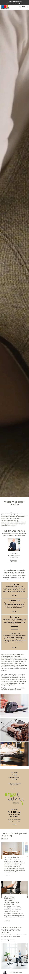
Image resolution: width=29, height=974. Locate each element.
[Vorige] (2, 2)
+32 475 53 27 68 (14, 821)
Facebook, (4, 690)
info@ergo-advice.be (14, 783)
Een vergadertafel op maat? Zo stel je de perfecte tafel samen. (13, 859)
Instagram (11, 690)
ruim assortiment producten (11, 519)
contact (9, 535)
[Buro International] (5, 7)
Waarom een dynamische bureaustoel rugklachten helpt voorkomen (11, 900)
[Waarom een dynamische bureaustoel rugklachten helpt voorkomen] (14, 889)
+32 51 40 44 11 (14, 785)
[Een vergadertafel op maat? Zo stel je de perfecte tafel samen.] (14, 850)
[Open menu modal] (26, 7)
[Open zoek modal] (19, 7)
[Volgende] (26, 2)
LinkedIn (18, 690)
